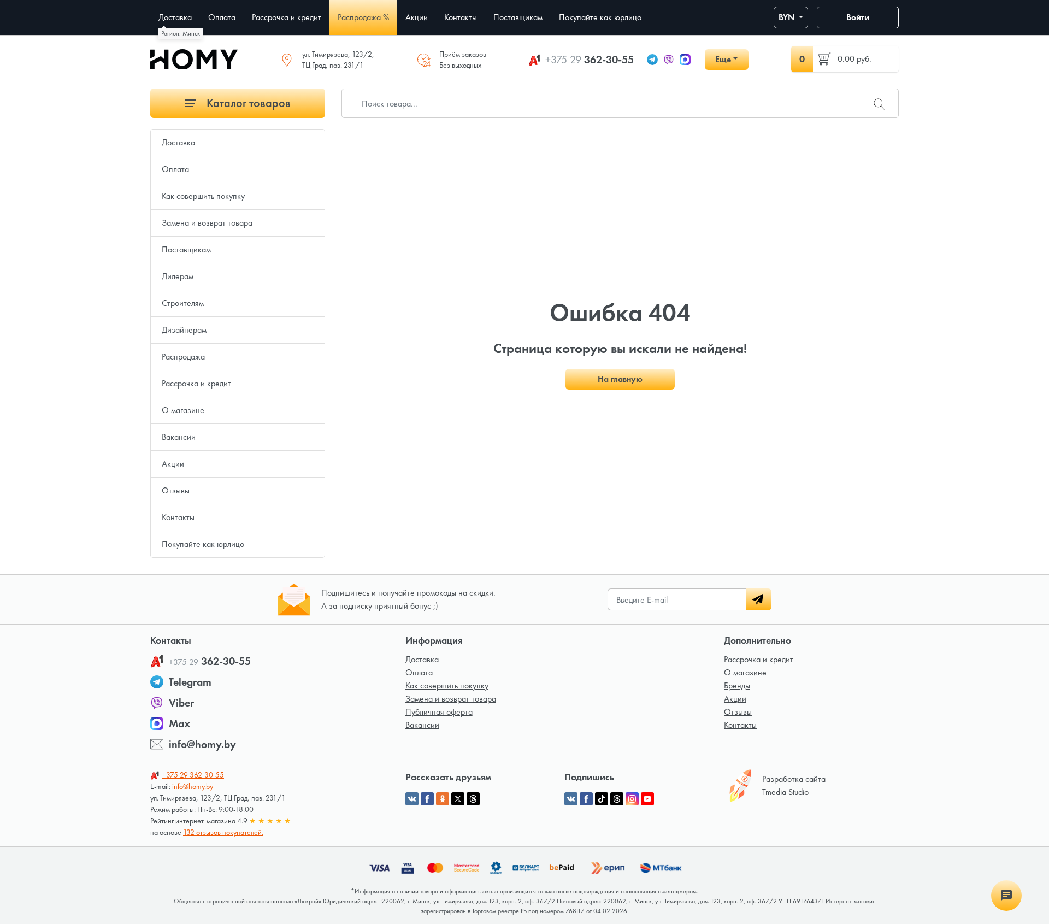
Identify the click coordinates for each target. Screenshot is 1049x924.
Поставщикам (186, 249)
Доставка (178, 142)
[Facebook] (586, 798)
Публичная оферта (439, 711)
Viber (181, 703)
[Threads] (616, 798)
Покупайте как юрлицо (203, 544)
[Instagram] (632, 798)
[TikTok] (601, 798)
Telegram (190, 682)
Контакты (178, 517)
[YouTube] (647, 798)
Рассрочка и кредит (196, 383)
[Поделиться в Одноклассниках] (442, 798)
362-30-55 (589, 59)
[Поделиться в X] (457, 798)
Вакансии (179, 437)
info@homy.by (202, 744)
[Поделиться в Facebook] (427, 798)
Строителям (183, 303)
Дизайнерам (184, 330)
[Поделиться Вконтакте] (412, 798)
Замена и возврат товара (207, 222)
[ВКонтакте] (570, 798)
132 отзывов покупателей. (223, 832)
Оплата (175, 169)
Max (179, 723)
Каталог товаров (247, 103)
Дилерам (177, 276)
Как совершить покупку (203, 196)
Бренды (737, 685)
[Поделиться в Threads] (473, 798)
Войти (857, 17)
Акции (173, 463)
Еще (723, 59)
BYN (788, 17)
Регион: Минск (180, 33)
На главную (620, 379)
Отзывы (176, 490)
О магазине (183, 410)
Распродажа (183, 356)
